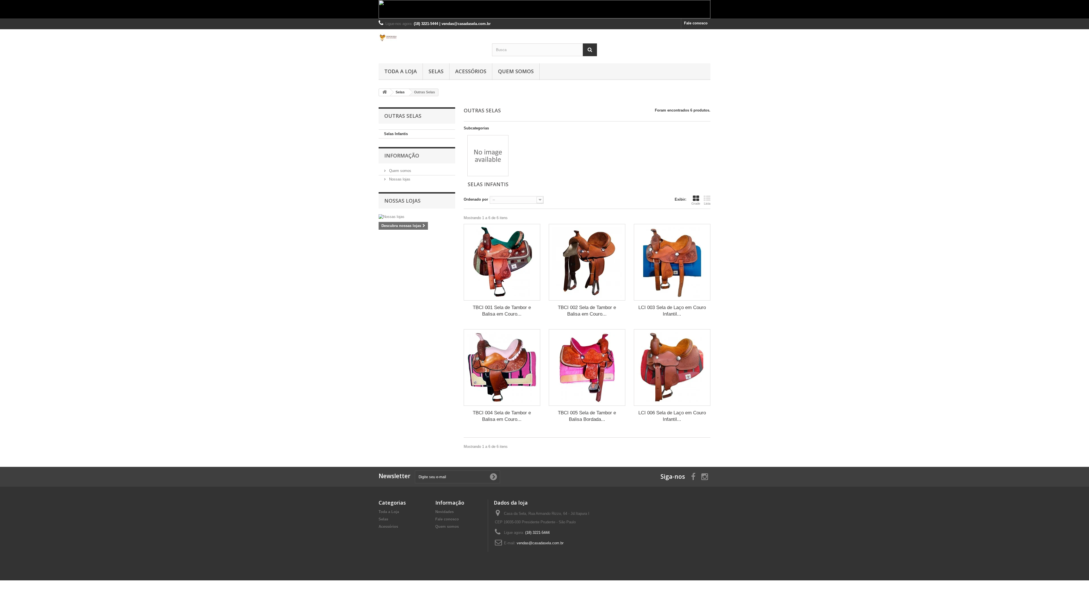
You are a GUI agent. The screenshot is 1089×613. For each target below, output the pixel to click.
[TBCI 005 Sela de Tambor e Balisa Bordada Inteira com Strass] (587, 367)
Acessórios (470, 71)
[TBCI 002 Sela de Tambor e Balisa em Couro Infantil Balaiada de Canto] (587, 262)
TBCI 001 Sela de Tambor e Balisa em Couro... (502, 311)
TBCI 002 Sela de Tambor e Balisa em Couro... (587, 311)
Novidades (444, 512)
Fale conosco (696, 23)
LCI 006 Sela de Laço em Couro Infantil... (672, 416)
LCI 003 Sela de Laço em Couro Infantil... (672, 311)
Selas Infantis (396, 134)
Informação (401, 155)
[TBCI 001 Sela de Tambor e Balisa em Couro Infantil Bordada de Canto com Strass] (502, 262)
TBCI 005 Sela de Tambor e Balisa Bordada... (587, 416)
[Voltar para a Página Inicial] (384, 92)
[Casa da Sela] (431, 37)
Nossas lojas (399, 179)
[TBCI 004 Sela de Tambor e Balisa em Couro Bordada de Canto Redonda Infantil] (502, 367)
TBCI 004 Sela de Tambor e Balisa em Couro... (502, 416)
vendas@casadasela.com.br (540, 543)
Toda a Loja (400, 71)
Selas (436, 71)
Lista (707, 203)
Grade (695, 203)
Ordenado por (476, 199)
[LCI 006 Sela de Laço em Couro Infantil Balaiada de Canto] (672, 367)
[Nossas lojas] (417, 216)
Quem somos (516, 71)
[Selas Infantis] (487, 155)
